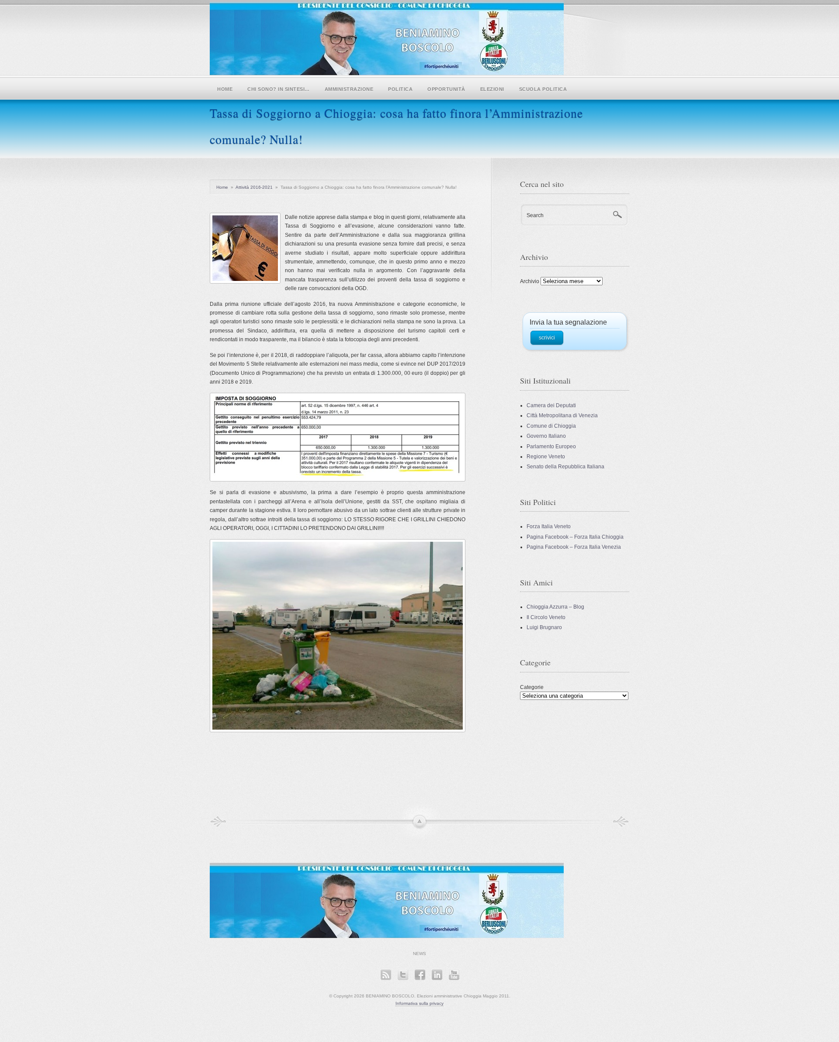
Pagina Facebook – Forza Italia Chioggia (575, 537)
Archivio (529, 281)
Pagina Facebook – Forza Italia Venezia (574, 547)
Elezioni (492, 89)
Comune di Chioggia (551, 426)
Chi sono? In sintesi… (278, 89)
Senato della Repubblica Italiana (565, 467)
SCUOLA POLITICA (543, 89)
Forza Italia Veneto (549, 526)
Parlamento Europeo (551, 446)
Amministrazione (349, 89)
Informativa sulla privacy (419, 1003)
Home (224, 89)
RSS (385, 974)
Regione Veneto (546, 456)
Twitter (402, 974)
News (419, 953)
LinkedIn (436, 974)
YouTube (453, 974)
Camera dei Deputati (551, 405)
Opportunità (446, 89)
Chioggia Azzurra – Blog (555, 607)
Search (535, 215)
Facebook (419, 974)
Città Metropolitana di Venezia (562, 415)
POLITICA (400, 89)
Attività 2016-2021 (254, 187)
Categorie (532, 687)
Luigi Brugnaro (544, 627)
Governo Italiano (546, 436)
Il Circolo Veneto (546, 617)
